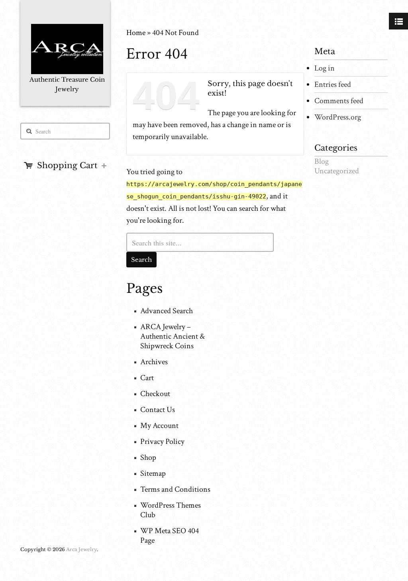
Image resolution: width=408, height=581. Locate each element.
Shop (148, 457)
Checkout (155, 394)
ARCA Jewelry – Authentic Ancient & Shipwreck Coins (172, 336)
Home (135, 32)
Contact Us (157, 409)
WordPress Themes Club (170, 510)
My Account (159, 425)
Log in (324, 68)
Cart (147, 378)
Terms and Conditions (175, 489)
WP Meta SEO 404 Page (169, 536)
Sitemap (153, 473)
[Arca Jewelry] (67, 52)
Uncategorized (336, 171)
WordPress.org (337, 117)
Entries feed (332, 84)
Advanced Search (166, 311)
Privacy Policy (162, 441)
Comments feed (338, 101)
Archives (154, 362)
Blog (321, 161)
